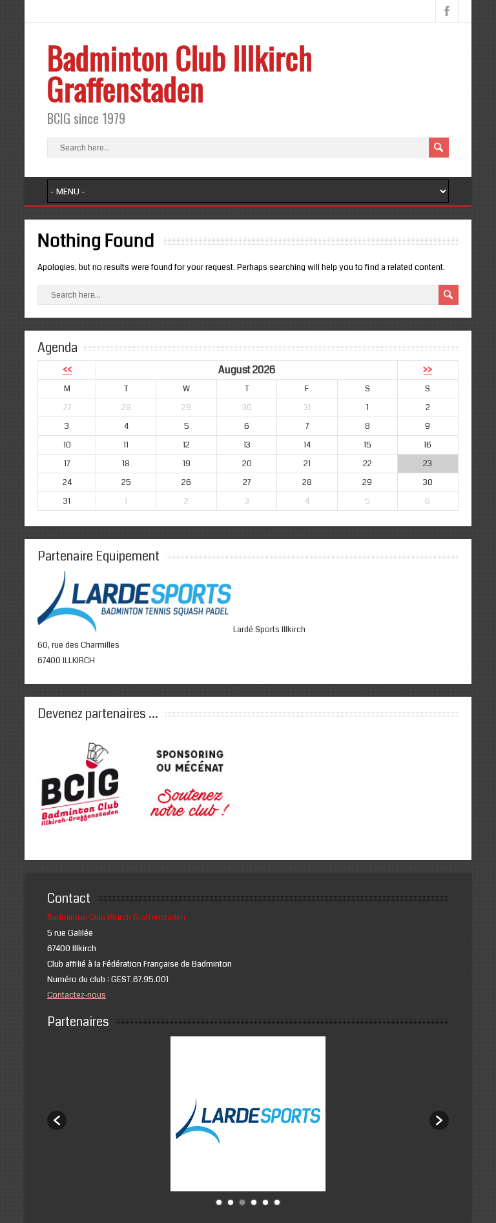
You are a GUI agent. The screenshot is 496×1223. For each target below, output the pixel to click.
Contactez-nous (76, 995)
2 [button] (230, 1202)
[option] (248, 1113)
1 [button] (219, 1202)
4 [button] (254, 1202)
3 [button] (242, 1202)
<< (67, 370)
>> (427, 370)
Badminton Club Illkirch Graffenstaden (180, 72)
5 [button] (265, 1202)
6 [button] (277, 1202)
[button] (57, 1120)
